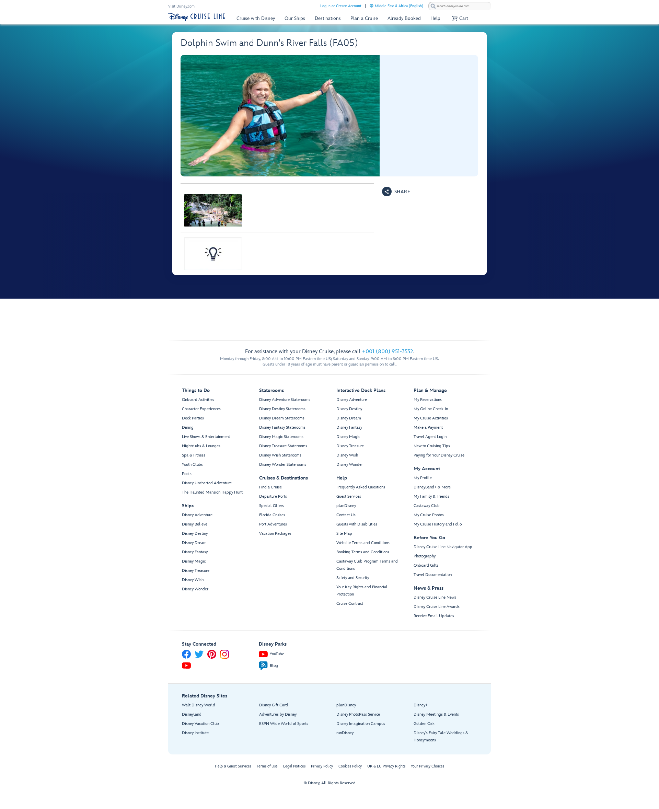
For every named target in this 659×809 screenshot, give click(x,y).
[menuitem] (371, 6)
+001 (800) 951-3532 (387, 351)
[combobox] (460, 6)
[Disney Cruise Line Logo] (196, 17)
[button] (459, 18)
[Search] (433, 6)
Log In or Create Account (340, 6)
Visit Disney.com (181, 6)
